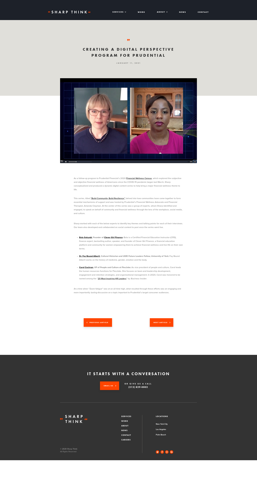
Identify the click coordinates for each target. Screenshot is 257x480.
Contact (203, 12)
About (124, 426)
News (182, 12)
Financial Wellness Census (139, 178)
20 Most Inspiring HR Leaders (112, 279)
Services (126, 416)
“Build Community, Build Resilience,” (108, 198)
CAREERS (126, 440)
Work (141, 12)
